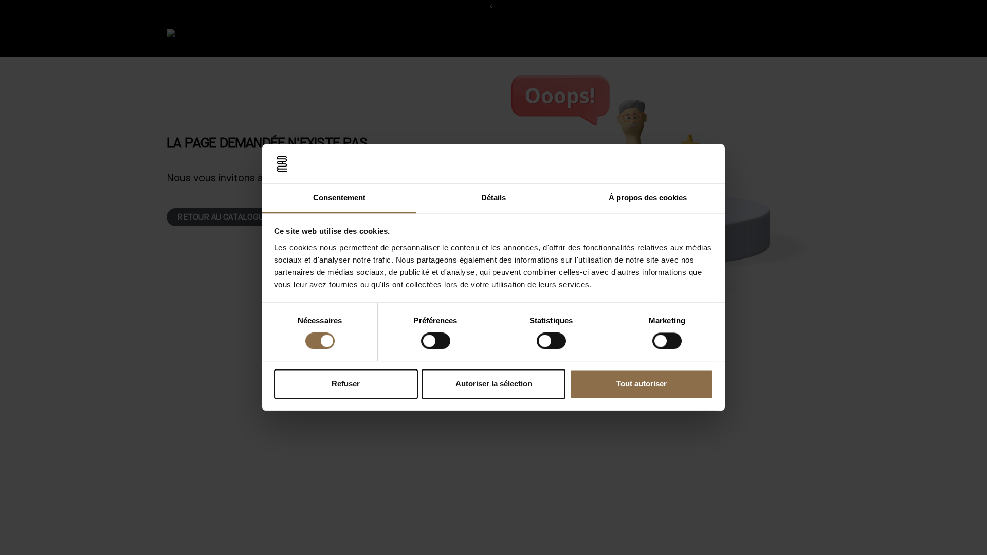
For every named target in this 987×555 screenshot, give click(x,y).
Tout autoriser (641, 383)
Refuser (346, 383)
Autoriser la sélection (493, 383)
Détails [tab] (493, 197)
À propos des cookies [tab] (648, 197)
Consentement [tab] (339, 197)
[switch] (435, 341)
